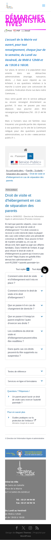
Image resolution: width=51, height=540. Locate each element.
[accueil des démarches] (25, 149)
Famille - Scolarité (34, 170)
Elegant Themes (23, 532)
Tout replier (21, 269)
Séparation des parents (17, 174)
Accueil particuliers (15, 170)
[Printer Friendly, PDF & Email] (17, 32)
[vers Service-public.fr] (26, 163)
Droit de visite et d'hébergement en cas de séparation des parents (25, 177)
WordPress (25, 536)
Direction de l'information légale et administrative (25, 438)
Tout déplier (37, 269)
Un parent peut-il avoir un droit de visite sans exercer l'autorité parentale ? (26, 399)
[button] (25, 279)
